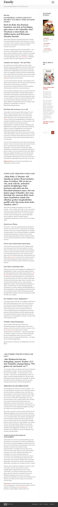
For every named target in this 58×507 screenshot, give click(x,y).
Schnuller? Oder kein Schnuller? (19, 173)
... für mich (46, 38)
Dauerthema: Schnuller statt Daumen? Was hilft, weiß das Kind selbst (19, 20)
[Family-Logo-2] (9, 2)
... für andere (46, 43)
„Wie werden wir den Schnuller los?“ (18, 355)
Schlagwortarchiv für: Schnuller (16, 6)
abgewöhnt (7, 78)
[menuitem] (52, 2)
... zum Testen (47, 49)
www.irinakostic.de (22, 487)
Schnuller (23, 56)
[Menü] (52, 2)
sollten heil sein (11, 257)
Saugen (6, 119)
